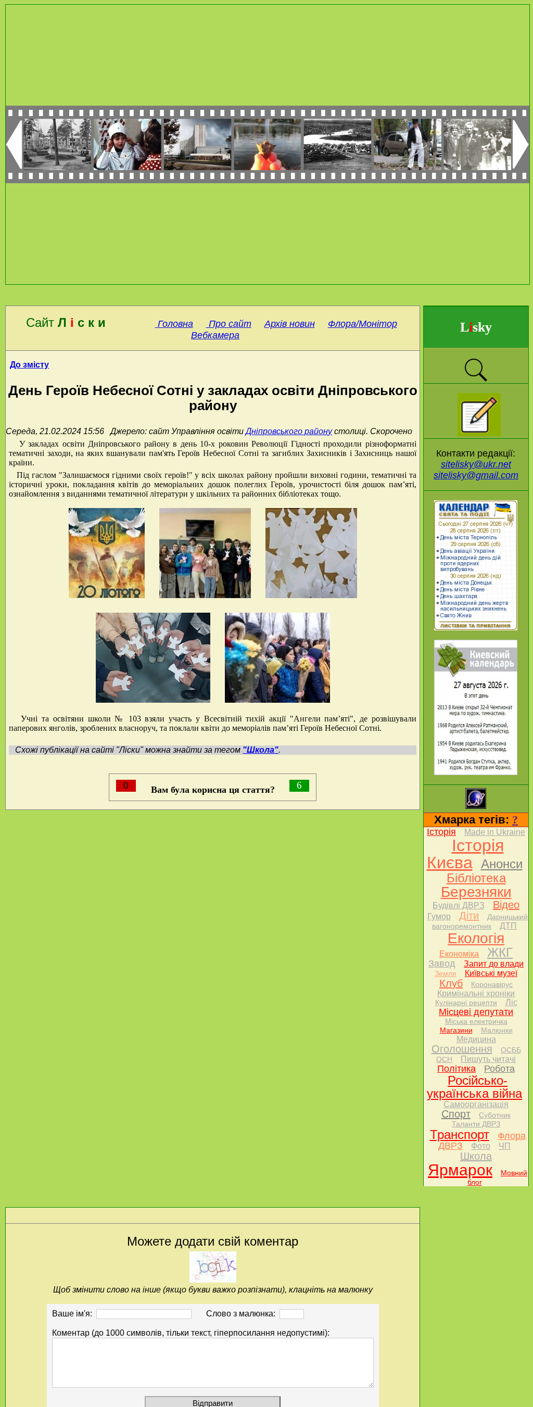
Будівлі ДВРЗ (459, 905)
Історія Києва (465, 854)
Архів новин (289, 324)
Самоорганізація (476, 1104)
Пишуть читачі (488, 1059)
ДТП (508, 925)
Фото (480, 1146)
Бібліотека (476, 878)
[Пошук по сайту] (476, 380)
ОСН (444, 1059)
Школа (476, 1156)
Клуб (451, 983)
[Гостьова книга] (479, 433)
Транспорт (459, 1134)
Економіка (459, 953)
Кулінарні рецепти (466, 1002)
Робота (499, 1068)
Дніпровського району (289, 431)
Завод (441, 963)
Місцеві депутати (476, 1012)
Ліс (511, 1002)
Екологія (476, 938)
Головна (174, 324)
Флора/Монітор (362, 324)
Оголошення (462, 1049)
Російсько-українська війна (474, 1086)
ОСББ (511, 1050)
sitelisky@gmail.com (476, 475)
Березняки (476, 892)
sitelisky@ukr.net (476, 464)
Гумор (439, 916)
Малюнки (497, 1030)
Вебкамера (215, 335)
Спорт (456, 1114)
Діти (469, 915)
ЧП (505, 1146)
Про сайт (228, 324)
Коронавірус (492, 984)
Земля (445, 973)
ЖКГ (500, 952)
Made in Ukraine (494, 832)
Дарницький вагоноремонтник (480, 921)
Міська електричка (476, 1021)
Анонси (502, 864)
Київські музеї (491, 973)
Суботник (495, 1115)
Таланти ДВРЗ (476, 1124)
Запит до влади (494, 963)
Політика (456, 1068)
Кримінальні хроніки (476, 993)
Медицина (476, 1039)
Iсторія (441, 832)
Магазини (456, 1030)
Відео (506, 904)
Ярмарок (460, 1169)
